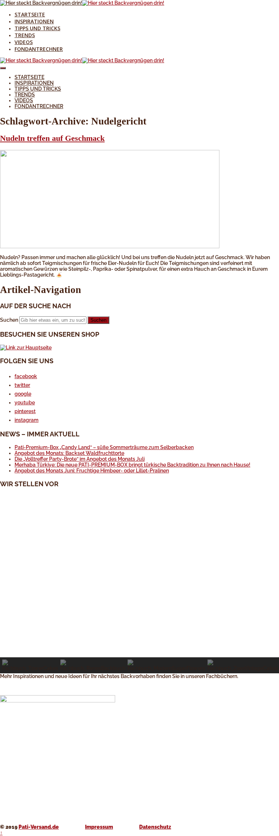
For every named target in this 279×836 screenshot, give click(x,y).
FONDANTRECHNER (39, 48)
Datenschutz (155, 827)
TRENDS (25, 35)
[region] (139, 583)
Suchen (9, 320)
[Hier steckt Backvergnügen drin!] (41, 3)
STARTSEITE (30, 14)
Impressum (99, 827)
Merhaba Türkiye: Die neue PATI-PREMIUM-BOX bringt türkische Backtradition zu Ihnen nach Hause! (132, 465)
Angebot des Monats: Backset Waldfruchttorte (69, 453)
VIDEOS (24, 42)
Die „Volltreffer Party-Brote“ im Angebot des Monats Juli (80, 459)
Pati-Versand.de (39, 827)
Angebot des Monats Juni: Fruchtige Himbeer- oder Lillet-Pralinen (92, 471)
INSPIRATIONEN (34, 21)
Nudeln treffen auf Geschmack (52, 138)
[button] (139, 640)
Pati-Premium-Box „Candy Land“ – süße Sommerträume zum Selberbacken (104, 447)
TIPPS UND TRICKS (37, 28)
